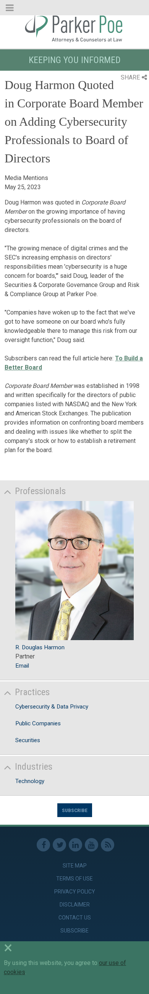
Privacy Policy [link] (74, 892)
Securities (27, 740)
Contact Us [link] (74, 918)
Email (22, 665)
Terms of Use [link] (74, 879)
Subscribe (74, 810)
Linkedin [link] (75, 844)
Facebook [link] (43, 844)
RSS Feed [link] (107, 844)
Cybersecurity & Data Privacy (51, 706)
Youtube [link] (91, 844)
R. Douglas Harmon (40, 647)
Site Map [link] (75, 866)
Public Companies (38, 723)
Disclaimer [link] (75, 905)
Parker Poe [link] (74, 27)
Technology (29, 781)
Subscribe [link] (74, 931)
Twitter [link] (59, 844)
